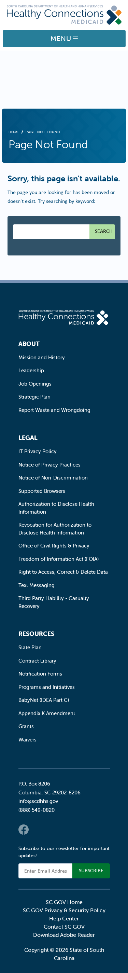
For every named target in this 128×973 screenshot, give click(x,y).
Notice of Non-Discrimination (53, 477)
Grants (26, 726)
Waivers (27, 739)
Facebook (23, 829)
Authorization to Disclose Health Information (56, 508)
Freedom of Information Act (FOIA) (58, 559)
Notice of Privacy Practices (49, 464)
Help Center (64, 918)
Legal (28, 438)
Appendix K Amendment (46, 713)
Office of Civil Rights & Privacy (53, 545)
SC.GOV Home (64, 902)
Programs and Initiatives (46, 687)
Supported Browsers (41, 491)
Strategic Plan (34, 396)
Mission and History (41, 357)
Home (14, 132)
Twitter (37, 829)
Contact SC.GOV (64, 926)
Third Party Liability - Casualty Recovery (53, 602)
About (29, 344)
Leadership (31, 370)
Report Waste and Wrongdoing (54, 410)
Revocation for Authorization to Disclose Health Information (54, 529)
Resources (36, 634)
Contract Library (37, 660)
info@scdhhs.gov (38, 801)
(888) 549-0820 (36, 810)
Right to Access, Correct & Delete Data (63, 572)
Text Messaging (36, 585)
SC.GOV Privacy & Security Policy (64, 910)
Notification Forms (40, 673)
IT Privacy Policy (37, 451)
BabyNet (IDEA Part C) (43, 700)
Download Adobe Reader (64, 934)
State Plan (30, 647)
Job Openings (35, 383)
